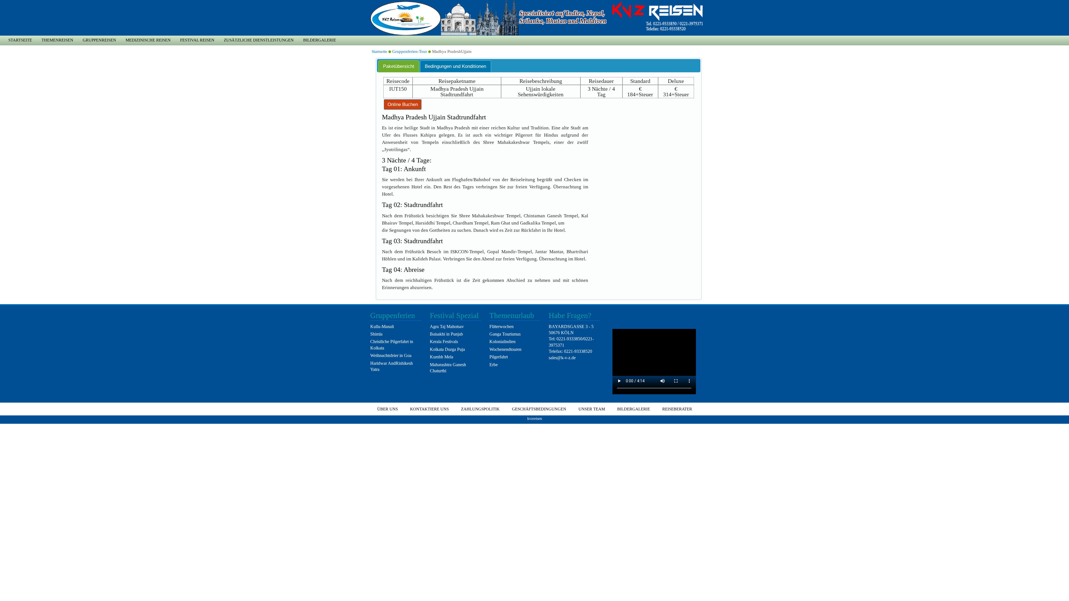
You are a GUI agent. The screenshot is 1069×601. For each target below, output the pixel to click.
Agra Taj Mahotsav (447, 326)
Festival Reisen (197, 40)
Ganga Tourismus (505, 334)
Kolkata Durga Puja (447, 349)
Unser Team (591, 409)
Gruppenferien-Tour (409, 51)
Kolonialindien (502, 341)
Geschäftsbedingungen (539, 409)
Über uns (387, 409)
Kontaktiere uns (429, 409)
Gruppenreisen (99, 40)
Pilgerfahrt (498, 356)
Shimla (376, 334)
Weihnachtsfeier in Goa (390, 355)
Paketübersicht (398, 66)
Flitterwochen (501, 326)
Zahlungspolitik (480, 409)
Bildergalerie (319, 40)
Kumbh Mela (441, 356)
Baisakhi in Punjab (446, 334)
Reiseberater (677, 409)
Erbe (493, 364)
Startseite (20, 40)
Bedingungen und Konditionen (455, 66)
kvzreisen (534, 418)
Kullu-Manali (382, 326)
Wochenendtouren (505, 349)
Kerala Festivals (444, 341)
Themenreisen (57, 40)
